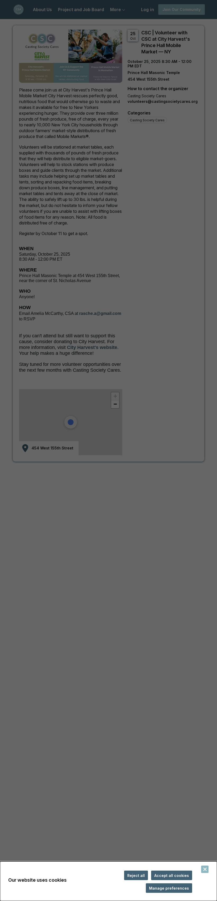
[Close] (205, 869)
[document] (108, 881)
